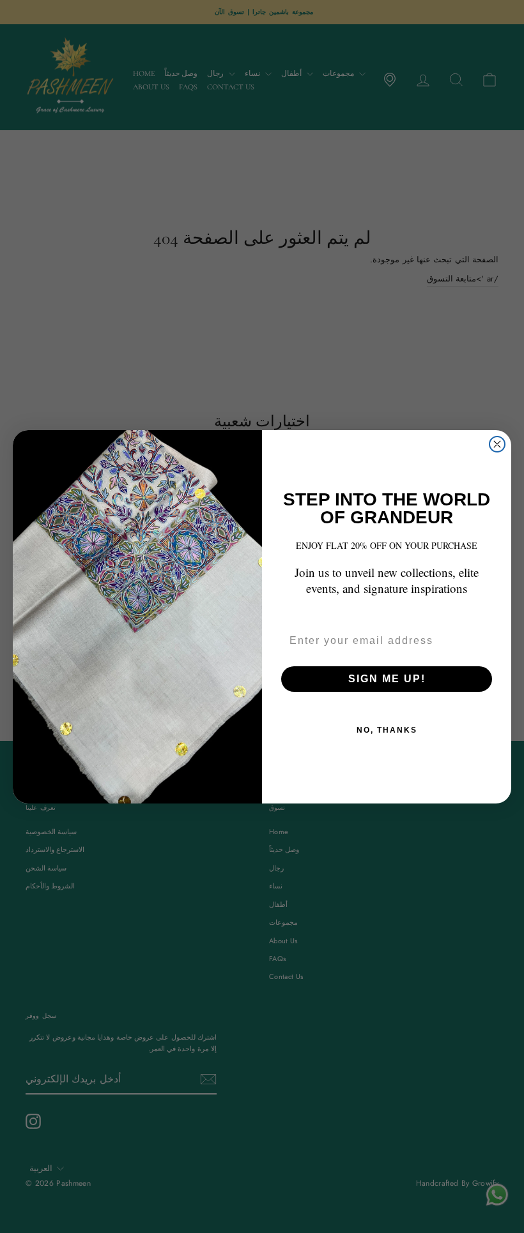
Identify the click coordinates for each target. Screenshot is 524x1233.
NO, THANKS (387, 730)
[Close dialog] (497, 444)
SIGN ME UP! (387, 678)
